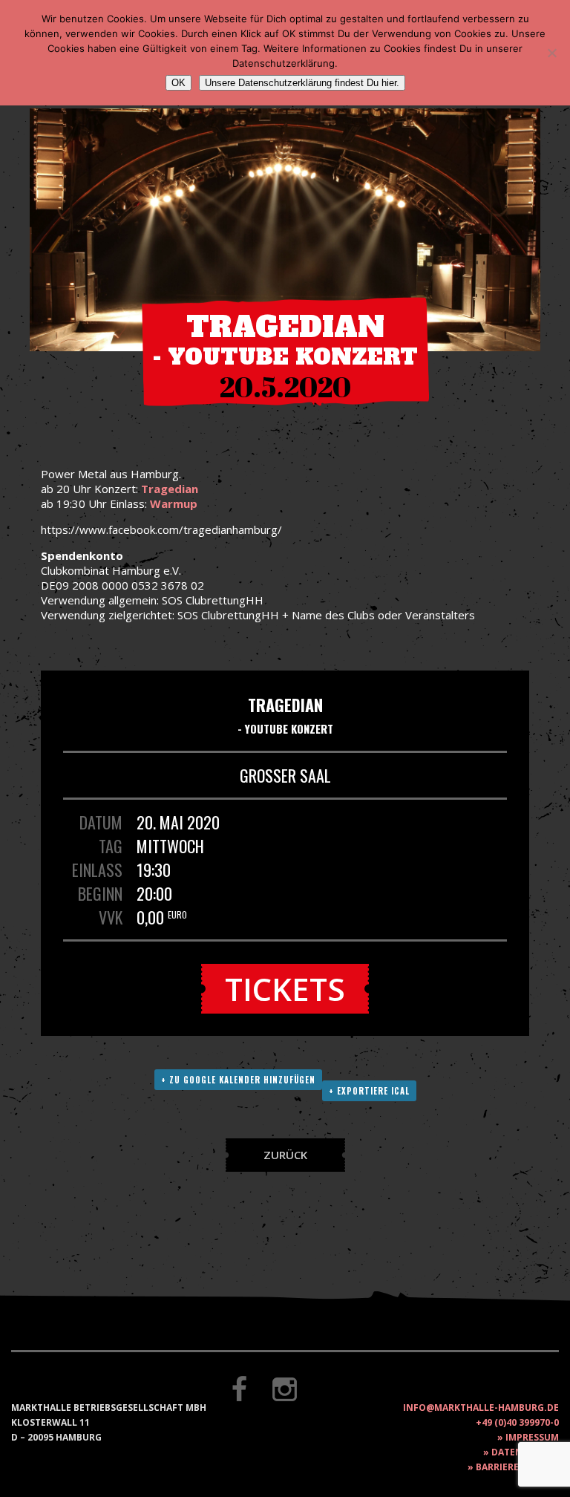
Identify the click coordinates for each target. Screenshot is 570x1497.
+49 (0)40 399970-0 (517, 1422)
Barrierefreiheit (517, 1467)
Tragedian (169, 488)
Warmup (173, 503)
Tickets (285, 989)
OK (178, 82)
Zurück (285, 1154)
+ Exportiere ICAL (369, 1091)
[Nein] (551, 52)
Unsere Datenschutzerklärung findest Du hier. (302, 82)
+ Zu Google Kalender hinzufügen (238, 1080)
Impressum (532, 1437)
